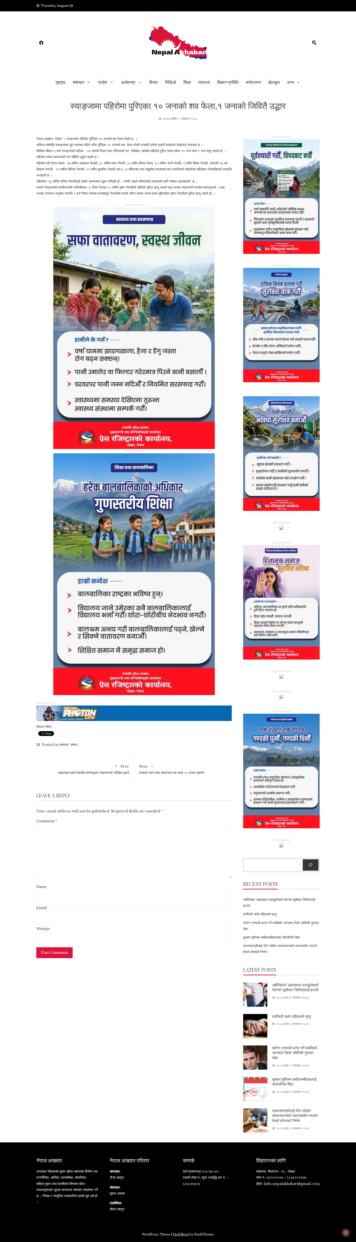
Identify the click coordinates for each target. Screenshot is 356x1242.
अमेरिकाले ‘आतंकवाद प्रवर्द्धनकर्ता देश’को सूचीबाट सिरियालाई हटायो (295, 987)
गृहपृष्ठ (60, 82)
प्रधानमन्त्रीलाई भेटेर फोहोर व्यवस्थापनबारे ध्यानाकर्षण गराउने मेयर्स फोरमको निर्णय (294, 1115)
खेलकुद (274, 82)
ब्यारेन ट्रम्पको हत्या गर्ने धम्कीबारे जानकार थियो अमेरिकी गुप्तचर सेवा (294, 1052)
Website (43, 929)
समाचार (78, 82)
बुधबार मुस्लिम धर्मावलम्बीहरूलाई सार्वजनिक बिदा (271, 937)
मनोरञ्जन (253, 82)
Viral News (181, 1234)
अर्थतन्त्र (128, 82)
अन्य (290, 82)
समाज (73, 744)
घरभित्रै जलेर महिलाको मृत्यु (260, 914)
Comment (46, 821)
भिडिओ (170, 82)
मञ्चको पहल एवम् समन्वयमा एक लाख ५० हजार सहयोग (171, 769)
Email (41, 908)
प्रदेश (102, 82)
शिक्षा (187, 82)
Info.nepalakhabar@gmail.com (292, 1184)
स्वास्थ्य (204, 82)
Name (41, 887)
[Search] (310, 865)
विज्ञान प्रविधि (228, 82)
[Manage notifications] (346, 1232)
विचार (153, 82)
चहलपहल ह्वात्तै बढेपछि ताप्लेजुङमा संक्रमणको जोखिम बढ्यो (93, 769)
